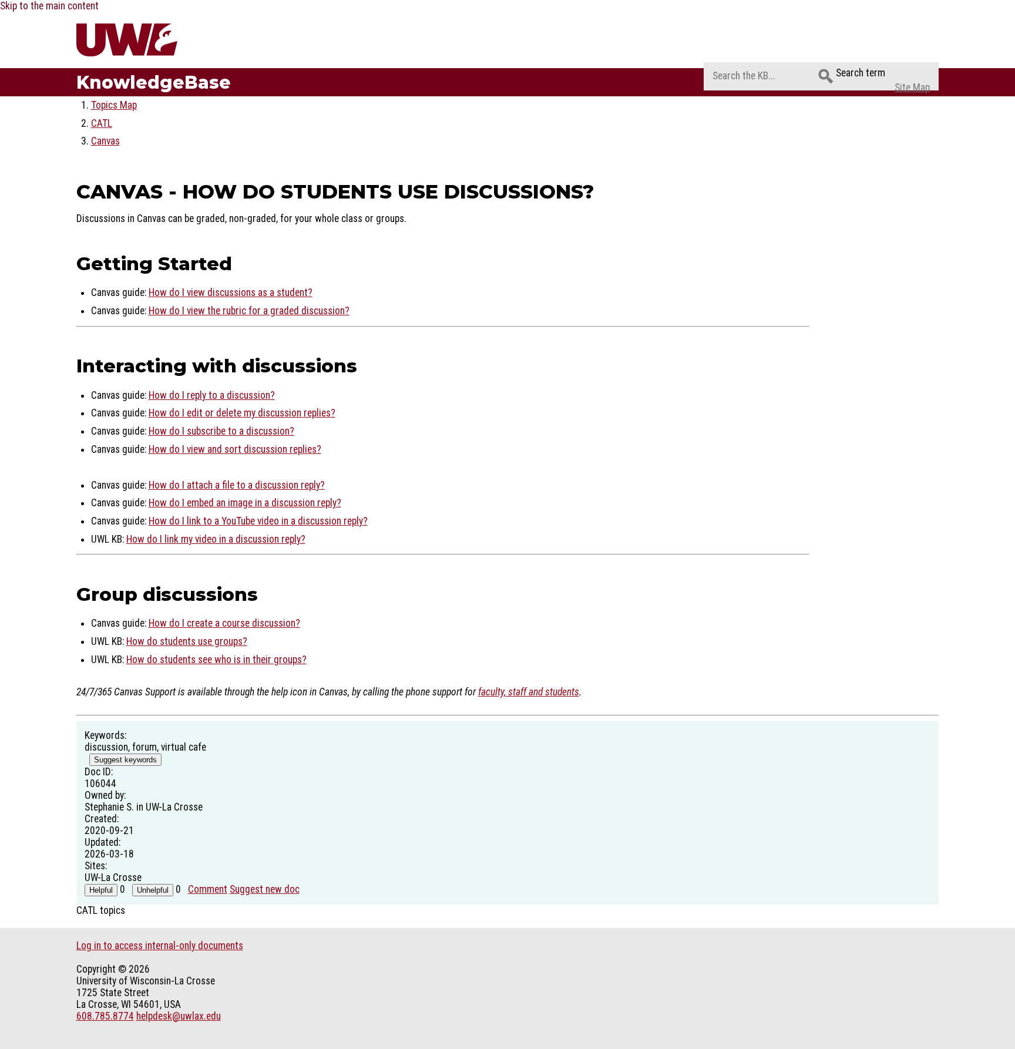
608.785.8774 (105, 1016)
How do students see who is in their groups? (216, 659)
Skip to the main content (49, 6)
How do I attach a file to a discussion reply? (237, 485)
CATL (101, 123)
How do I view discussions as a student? (230, 292)
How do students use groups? (186, 641)
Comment (207, 889)
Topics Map (114, 105)
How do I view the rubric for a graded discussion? (249, 311)
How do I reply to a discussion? (212, 395)
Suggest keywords (125, 759)
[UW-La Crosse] (154, 39)
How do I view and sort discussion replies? (235, 449)
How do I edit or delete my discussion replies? (242, 413)
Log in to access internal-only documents (159, 946)
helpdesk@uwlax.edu (178, 1016)
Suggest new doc (265, 889)
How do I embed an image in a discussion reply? (245, 503)
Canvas (105, 141)
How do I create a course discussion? (224, 623)
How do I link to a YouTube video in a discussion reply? (258, 521)
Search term (860, 73)
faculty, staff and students (528, 692)
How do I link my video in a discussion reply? (215, 539)
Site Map (912, 87)
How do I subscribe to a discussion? (221, 431)
